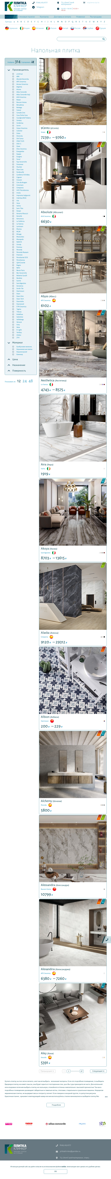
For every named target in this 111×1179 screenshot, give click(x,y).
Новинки (80, 17)
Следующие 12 (98, 1071)
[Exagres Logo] (76, 1124)
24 (25, 381)
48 (31, 381)
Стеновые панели (26, 17)
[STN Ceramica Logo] (55, 1124)
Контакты (44, 17)
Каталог (9, 17)
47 (82, 1071)
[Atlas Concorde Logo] (15, 1124)
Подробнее (56, 1105)
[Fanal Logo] (96, 1124)
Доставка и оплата (62, 17)
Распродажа (96, 17)
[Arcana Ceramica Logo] (35, 1124)
